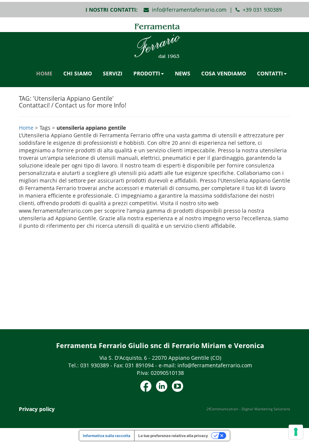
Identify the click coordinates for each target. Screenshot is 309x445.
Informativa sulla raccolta (106, 435)
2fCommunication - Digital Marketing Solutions (248, 408)
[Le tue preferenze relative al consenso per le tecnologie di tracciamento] (296, 432)
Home (26, 127)
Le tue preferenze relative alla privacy (173, 435)
